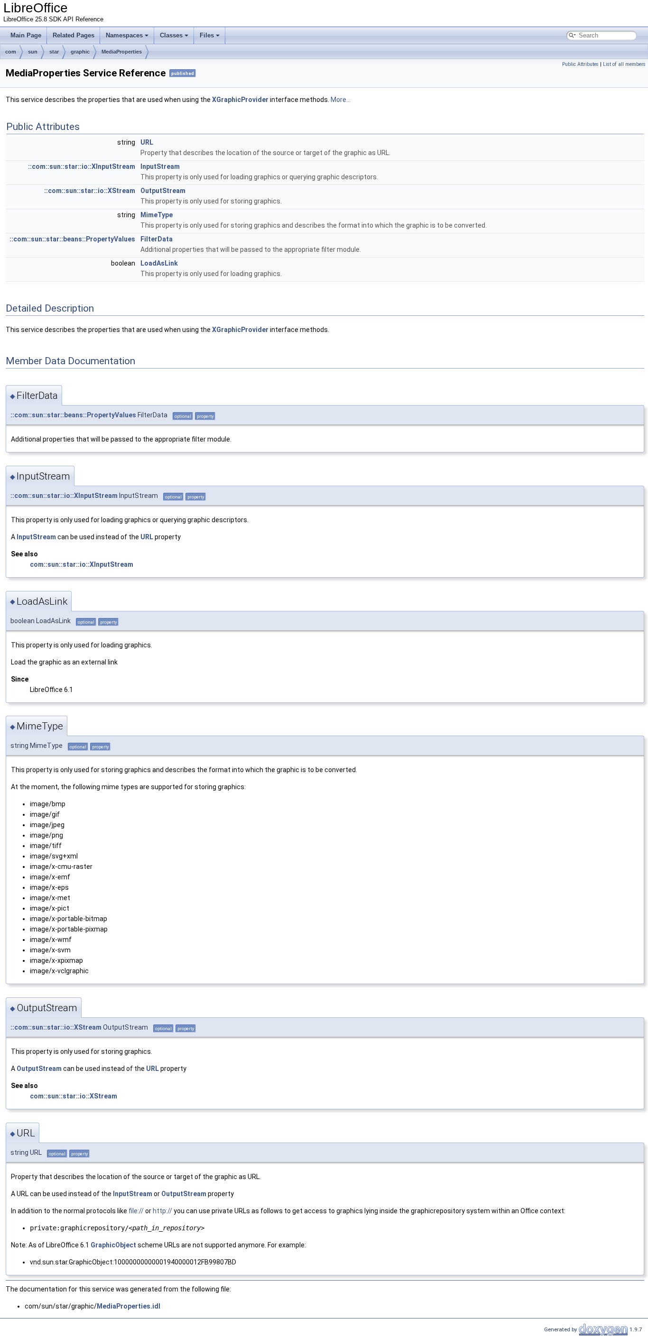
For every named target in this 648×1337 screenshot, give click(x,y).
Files (207, 35)
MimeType (156, 215)
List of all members (624, 64)
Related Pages (73, 35)
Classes (171, 35)
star (54, 52)
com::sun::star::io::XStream (73, 1096)
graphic (80, 52)
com (10, 52)
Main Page (25, 35)
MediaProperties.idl (128, 1306)
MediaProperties (122, 52)
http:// (162, 1211)
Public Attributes (580, 64)
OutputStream (162, 190)
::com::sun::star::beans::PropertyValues (72, 239)
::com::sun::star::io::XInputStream (81, 166)
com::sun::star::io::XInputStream (81, 564)
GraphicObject (113, 1245)
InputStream (160, 166)
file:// (136, 1211)
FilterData (156, 239)
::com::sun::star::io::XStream (89, 190)
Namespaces (124, 35)
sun (32, 52)
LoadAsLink (159, 263)
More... (341, 99)
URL (146, 142)
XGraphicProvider (240, 99)
